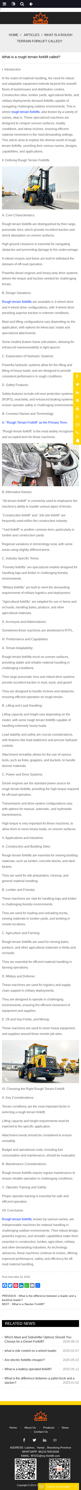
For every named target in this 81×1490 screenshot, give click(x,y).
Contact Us (41, 1431)
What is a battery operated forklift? (28, 1369)
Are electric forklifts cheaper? (25, 1360)
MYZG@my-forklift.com (45, 1455)
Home (13, 35)
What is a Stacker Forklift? (28, 1304)
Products (48, 1427)
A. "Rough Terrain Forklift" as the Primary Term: (35, 422)
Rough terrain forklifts (17, 301)
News (65, 1427)
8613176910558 (49, 1451)
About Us (30, 1427)
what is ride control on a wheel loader (30, 1350)
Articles (32, 35)
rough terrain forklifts (25, 112)
